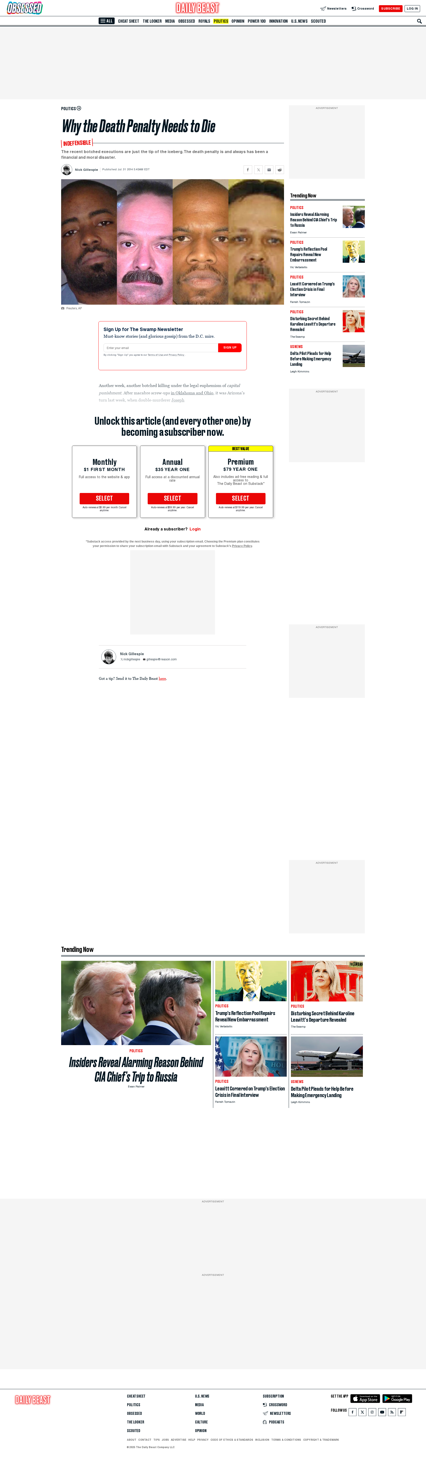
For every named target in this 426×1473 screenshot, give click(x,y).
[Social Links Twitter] (362, 1413)
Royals (204, 21)
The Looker (152, 21)
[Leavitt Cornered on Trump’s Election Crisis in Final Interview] (354, 296)
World (200, 1414)
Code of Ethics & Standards (232, 1439)
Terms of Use (156, 355)
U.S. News (299, 21)
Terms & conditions (286, 1439)
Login (195, 529)
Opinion (237, 21)
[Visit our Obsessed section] (40, 8)
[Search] (419, 21)
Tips (156, 1439)
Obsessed (186, 21)
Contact (144, 1439)
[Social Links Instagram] (372, 1413)
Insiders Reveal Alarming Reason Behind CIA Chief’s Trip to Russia (136, 1069)
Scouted (318, 21)
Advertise (178, 1439)
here (162, 678)
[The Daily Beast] (197, 8)
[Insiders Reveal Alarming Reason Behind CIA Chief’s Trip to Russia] (354, 227)
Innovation (278, 21)
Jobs (165, 1439)
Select (104, 498)
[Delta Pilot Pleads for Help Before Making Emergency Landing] (354, 366)
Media (170, 21)
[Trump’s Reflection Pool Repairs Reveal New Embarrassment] (354, 261)
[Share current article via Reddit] (279, 169)
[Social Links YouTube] (382, 1413)
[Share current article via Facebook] (248, 169)
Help (191, 1439)
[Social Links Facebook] (352, 1413)
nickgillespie (132, 659)
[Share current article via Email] (269, 169)
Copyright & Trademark (321, 1439)
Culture (201, 1422)
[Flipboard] (402, 1413)
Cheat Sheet (128, 21)
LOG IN (412, 8)
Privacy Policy (177, 355)
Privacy (203, 1439)
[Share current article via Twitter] (258, 169)
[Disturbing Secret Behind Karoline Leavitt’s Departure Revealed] (354, 331)
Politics (221, 21)
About (131, 1439)
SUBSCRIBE (390, 8)
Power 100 (257, 21)
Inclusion (262, 1439)
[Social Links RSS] (392, 1413)
